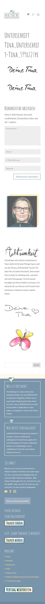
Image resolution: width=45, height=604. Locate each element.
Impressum (10, 564)
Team (8, 556)
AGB (8, 569)
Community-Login (13, 581)
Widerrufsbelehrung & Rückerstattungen (22, 577)
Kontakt (9, 560)
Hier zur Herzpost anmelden (17, 501)
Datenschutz (11, 573)
